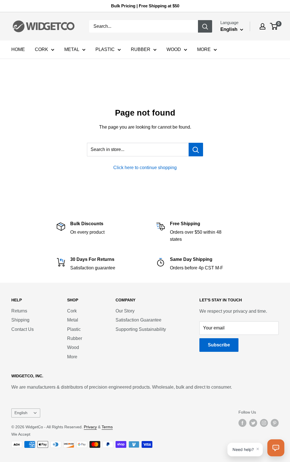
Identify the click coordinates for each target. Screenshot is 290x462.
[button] (275, 447)
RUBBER (140, 49)
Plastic (74, 329)
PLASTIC (105, 49)
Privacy (90, 427)
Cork (72, 310)
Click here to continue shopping (145, 167)
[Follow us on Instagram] (264, 423)
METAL (71, 49)
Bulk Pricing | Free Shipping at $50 (145, 5)
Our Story (125, 310)
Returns (19, 310)
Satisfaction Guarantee (138, 320)
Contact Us (22, 329)
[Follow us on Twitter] (253, 423)
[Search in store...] (196, 149)
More (72, 356)
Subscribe (219, 344)
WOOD (174, 49)
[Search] (205, 26)
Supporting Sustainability (141, 329)
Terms (107, 427)
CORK (41, 49)
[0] (274, 26)
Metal (72, 320)
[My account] (262, 26)
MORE (204, 49)
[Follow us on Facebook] (242, 423)
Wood (73, 347)
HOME (18, 49)
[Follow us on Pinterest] (275, 423)
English (20, 413)
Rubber (74, 338)
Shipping (20, 320)
